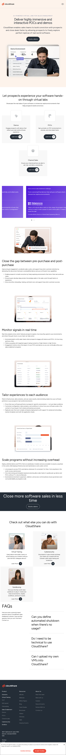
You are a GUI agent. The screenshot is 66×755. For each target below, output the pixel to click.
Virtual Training (16, 552)
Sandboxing (16, 587)
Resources (22, 691)
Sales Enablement (7, 709)
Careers (38, 701)
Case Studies (23, 707)
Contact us (39, 710)
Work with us (39, 697)
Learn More (14, 563)
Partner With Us (40, 707)
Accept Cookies (39, 751)
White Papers (23, 701)
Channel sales (6, 718)
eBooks (21, 694)
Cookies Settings (25, 751)
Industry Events (23, 723)
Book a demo (33, 39)
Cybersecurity (49, 552)
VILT (3, 700)
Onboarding (5, 706)
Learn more (15, 136)
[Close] (64, 744)
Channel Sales (33, 160)
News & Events (40, 704)
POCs (50, 125)
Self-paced (5, 703)
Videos (21, 713)
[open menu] (62, 4)
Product (4, 691)
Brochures (22, 710)
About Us (38, 691)
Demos (16, 125)
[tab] (46, 622)
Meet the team (40, 694)
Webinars (21, 697)
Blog (20, 704)
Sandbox (4, 724)
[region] (33, 748)
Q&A (20, 720)
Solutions (4, 694)
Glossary (21, 716)
